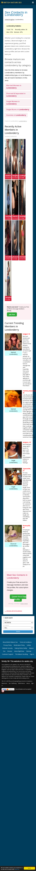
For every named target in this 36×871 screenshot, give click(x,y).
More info (17, 869)
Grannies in (16, 115)
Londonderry (23, 121)
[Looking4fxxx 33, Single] (22, 140)
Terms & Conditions (26, 642)
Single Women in (13, 102)
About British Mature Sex (10, 642)
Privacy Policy (8, 645)
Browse (10, 651)
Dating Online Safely (21, 648)
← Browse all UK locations (13, 611)
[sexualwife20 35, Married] (8, 221)
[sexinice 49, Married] (8, 140)
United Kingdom (9, 19)
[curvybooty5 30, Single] (8, 262)
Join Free (12, 314)
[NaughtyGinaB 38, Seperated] (15, 140)
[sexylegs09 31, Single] (22, 180)
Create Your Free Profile (19, 598)
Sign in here (24, 604)
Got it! (29, 868)
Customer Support (7, 654)
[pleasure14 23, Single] (15, 221)
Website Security (7, 648)
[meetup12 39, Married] (22, 221)
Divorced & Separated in (15, 94)
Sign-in (32, 654)
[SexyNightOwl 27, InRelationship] (8, 180)
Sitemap (28, 651)
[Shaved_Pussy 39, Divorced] (15, 180)
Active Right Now (19, 651)
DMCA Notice (21, 683)
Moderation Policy (19, 645)
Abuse (28, 683)
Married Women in (13, 86)
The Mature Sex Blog (21, 654)
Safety (29, 645)
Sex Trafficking (12, 683)
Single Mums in (17, 109)
